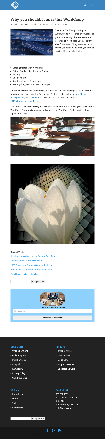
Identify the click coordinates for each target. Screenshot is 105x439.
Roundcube (17, 394)
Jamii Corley (18, 24)
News (45, 24)
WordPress (74, 435)
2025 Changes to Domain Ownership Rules (31, 265)
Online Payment (20, 350)
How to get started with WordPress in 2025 (31, 269)
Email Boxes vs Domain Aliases (25, 274)
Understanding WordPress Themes (27, 260)
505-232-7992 (62, 394)
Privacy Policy (18, 373)
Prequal (16, 364)
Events (39, 24)
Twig (14, 403)
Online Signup (19, 355)
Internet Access (64, 350)
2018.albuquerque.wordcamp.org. (27, 101)
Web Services (63, 355)
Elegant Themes (46, 435)
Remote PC (17, 368)
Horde (15, 398)
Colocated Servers (66, 368)
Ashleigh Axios (17, 97)
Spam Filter (17, 407)
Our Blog (53, 24)
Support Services (65, 364)
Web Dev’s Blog (19, 377)
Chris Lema (35, 97)
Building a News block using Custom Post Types (33, 256)
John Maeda (81, 94)
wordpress (62, 24)
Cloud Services (64, 359)
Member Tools (19, 359)
